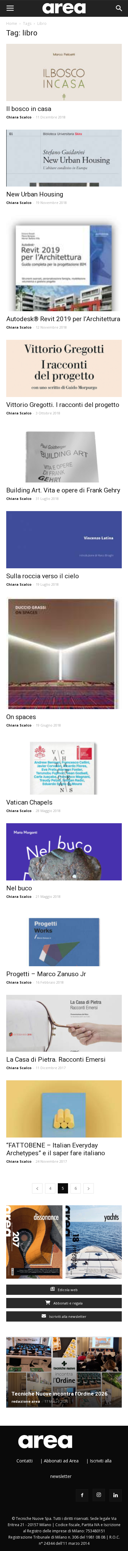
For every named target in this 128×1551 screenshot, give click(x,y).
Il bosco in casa (28, 109)
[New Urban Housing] (64, 158)
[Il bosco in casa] (64, 72)
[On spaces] (64, 653)
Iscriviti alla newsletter (67, 1316)
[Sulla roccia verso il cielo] (64, 539)
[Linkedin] (115, 1495)
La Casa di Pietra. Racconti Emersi (56, 1059)
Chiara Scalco (18, 117)
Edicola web (67, 1289)
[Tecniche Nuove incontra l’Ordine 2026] (64, 1372)
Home (11, 23)
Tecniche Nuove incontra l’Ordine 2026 (59, 1394)
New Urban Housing (34, 194)
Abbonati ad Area (61, 1461)
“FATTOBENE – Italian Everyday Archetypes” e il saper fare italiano (55, 1149)
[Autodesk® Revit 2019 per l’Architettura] (64, 263)
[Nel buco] (64, 851)
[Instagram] (99, 1495)
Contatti (24, 1461)
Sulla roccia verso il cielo (42, 576)
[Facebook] (82, 1495)
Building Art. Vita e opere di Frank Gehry (63, 490)
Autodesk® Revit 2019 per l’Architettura (63, 319)
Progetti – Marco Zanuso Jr (46, 974)
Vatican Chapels (29, 802)
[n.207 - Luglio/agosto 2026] (34, 1243)
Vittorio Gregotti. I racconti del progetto (62, 405)
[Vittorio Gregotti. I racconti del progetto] (64, 368)
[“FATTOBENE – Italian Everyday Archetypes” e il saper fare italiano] (64, 1109)
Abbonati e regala (68, 1303)
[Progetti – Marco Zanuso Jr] (64, 937)
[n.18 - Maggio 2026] (94, 1243)
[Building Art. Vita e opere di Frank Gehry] (64, 454)
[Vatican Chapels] (64, 766)
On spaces (21, 717)
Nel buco (19, 888)
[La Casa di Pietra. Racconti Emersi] (64, 1023)
